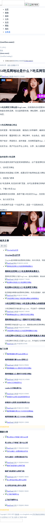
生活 (6, 22)
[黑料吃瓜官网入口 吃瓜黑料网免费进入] (19, 266)
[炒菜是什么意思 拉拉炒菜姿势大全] (17, 397)
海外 (6, 29)
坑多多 (17, 514)
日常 (15, 344)
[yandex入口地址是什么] (13, 382)
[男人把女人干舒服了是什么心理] (16, 437)
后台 (1, 50)
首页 (6, 9)
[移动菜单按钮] (1, 5)
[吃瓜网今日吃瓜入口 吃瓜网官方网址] (18, 282)
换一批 (3, 246)
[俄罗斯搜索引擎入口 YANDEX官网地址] (19, 411)
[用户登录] (33, 4)
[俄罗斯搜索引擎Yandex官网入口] (16, 354)
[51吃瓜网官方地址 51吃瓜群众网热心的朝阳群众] (22, 298)
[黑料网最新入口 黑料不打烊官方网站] (18, 368)
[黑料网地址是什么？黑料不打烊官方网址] (19, 314)
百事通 (7, 32)
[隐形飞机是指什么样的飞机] (15, 465)
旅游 (6, 16)
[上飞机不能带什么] (12, 494)
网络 (6, 25)
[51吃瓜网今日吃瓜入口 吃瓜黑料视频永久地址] (21, 331)
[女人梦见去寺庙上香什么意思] (15, 480)
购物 (6, 13)
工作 (6, 19)
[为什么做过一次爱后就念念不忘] (16, 451)
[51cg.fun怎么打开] (11, 250)
